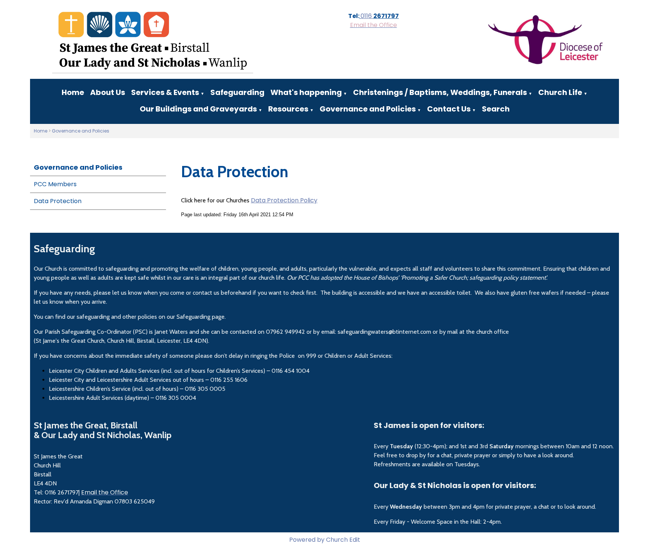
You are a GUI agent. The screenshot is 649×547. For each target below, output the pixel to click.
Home (73, 92)
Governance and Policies (368, 109)
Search (496, 109)
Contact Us (449, 109)
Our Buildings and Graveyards (198, 109)
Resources (288, 109)
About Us (107, 92)
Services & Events (165, 92)
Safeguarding (237, 92)
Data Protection (58, 201)
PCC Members (55, 184)
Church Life (560, 92)
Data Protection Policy (284, 200)
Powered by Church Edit (324, 539)
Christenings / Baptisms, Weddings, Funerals (440, 92)
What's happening (306, 92)
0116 (367, 16)
